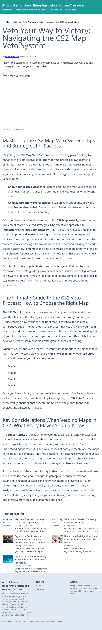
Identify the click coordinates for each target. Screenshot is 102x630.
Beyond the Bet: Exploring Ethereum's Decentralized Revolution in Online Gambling (30, 539)
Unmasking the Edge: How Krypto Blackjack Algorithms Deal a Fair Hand (81, 539)
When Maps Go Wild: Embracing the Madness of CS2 (80, 521)
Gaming (17, 22)
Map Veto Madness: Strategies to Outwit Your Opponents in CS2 (31, 521)
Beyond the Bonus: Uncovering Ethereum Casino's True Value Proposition (30, 559)
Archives (40, 589)
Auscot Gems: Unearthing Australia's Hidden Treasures (43, 5)
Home (9, 22)
